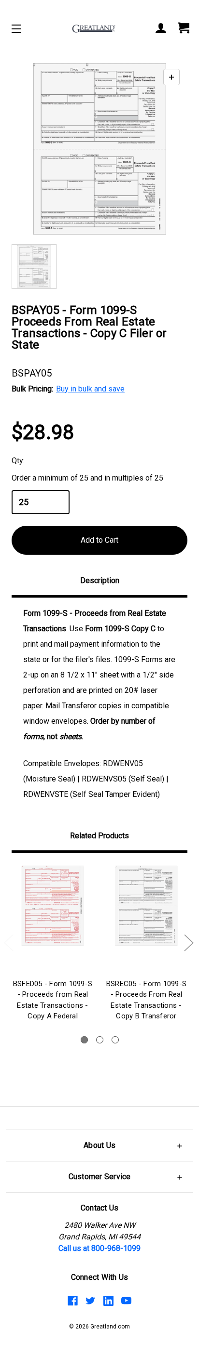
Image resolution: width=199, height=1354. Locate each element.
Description (99, 580)
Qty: (18, 460)
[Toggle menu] (25, 28)
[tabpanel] (53, 944)
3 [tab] (115, 1039)
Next (188, 942)
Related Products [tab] (99, 835)
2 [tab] (99, 1039)
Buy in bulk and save (90, 388)
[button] (99, 1145)
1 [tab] (84, 1039)
